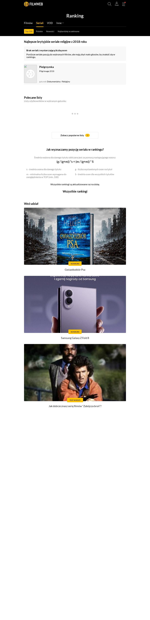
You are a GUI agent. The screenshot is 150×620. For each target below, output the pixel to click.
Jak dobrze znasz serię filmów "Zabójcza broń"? (75, 406)
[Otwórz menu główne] (123, 4)
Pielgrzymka (46, 66)
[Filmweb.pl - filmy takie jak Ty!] (33, 4)
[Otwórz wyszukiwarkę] (109, 4)
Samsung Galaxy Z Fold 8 (75, 337)
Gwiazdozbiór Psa (75, 269)
